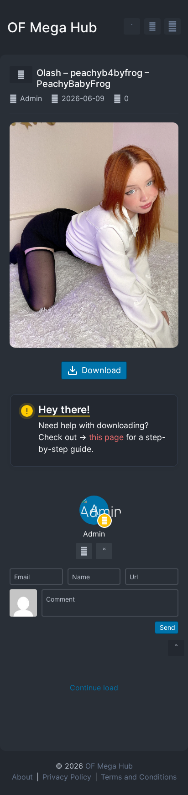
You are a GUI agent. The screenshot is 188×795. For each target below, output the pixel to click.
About (22, 776)
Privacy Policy (66, 776)
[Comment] (110, 603)
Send (167, 627)
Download (101, 370)
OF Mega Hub (52, 27)
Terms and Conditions (139, 776)
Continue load (94, 687)
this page (106, 437)
